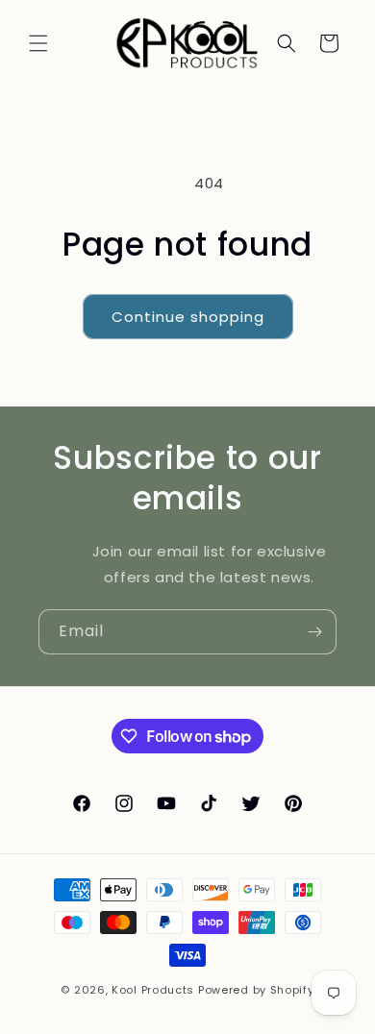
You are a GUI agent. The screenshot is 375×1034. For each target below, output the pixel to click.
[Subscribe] (314, 631)
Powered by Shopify (256, 989)
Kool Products (153, 989)
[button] (38, 43)
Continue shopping (188, 317)
